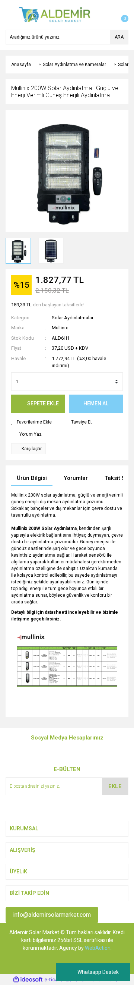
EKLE (115, 786)
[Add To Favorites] (31, 422)
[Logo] (55, 14)
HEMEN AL (95, 403)
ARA (119, 37)
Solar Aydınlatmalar (72, 317)
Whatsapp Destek (98, 972)
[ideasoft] (28, 979)
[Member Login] (106, 14)
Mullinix (60, 327)
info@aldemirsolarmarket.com (52, 914)
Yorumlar (76, 478)
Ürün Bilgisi (32, 478)
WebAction (98, 948)
